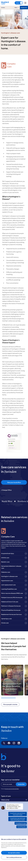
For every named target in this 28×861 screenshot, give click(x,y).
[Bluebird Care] (5, 4)
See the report (11, 447)
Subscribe (21, 784)
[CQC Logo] (13, 437)
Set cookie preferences (14, 857)
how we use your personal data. (12, 788)
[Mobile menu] (25, 2)
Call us (17, 3)
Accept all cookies (14, 853)
